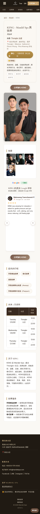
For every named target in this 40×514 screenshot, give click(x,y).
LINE (12, 474)
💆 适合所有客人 (7, 492)
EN (25, 3)
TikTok (27, 474)
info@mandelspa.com (16, 470)
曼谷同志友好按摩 (21, 492)
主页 (4, 9)
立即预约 (33, 3)
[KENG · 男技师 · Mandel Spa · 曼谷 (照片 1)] (11, 159)
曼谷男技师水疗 (7, 486)
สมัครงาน (20, 508)
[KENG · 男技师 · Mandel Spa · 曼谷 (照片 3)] (29, 159)
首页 (5, 18)
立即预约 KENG (20, 87)
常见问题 (31, 492)
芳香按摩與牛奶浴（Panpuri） (19, 291)
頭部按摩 (11, 280)
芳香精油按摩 (13, 274)
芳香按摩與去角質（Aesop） (19, 285)
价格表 (20, 9)
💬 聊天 (34, 510)
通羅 (26, 447)
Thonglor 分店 (16, 38)
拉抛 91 (8, 447)
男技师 (11, 18)
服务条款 (20, 502)
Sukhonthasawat (18, 447)
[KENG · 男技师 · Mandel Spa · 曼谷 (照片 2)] (20, 159)
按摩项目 (30, 9)
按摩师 (11, 9)
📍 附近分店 (6, 452)
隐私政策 (20, 499)
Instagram (19, 474)
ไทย (20, 3)
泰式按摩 (26, 274)
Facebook (5, 474)
